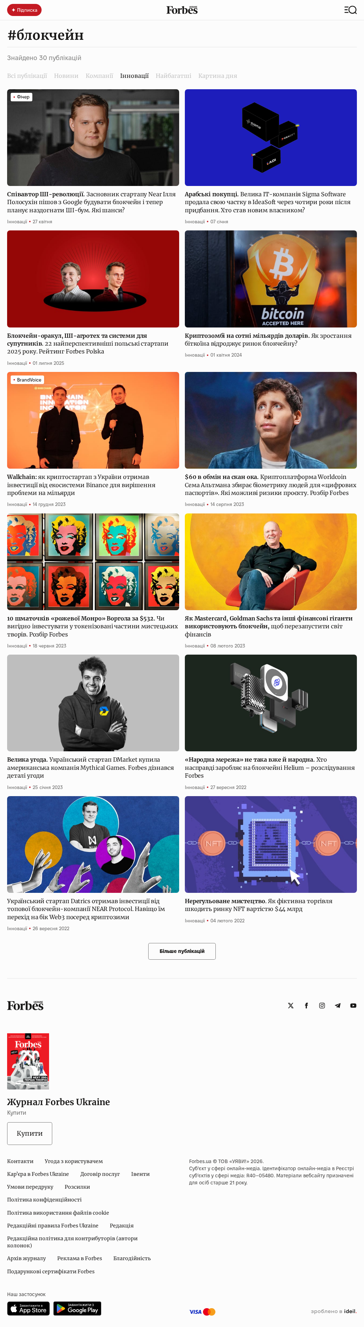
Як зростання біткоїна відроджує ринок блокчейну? (268, 339)
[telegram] (338, 1005)
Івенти (140, 1174)
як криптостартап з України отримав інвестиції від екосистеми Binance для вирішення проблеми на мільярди (81, 484)
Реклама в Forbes (79, 1258)
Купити (30, 1133)
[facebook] (306, 1005)
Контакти (20, 1161)
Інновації (17, 221)
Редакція (122, 1225)
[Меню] (351, 10)
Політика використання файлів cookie (58, 1213)
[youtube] (353, 1005)
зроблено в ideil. (334, 1311)
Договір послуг (100, 1174)
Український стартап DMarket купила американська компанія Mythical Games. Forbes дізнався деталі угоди (90, 767)
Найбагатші (173, 75)
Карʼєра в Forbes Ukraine (38, 1174)
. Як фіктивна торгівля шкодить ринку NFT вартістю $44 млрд (258, 904)
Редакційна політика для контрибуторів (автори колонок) (72, 1242)
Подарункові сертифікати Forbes (51, 1271)
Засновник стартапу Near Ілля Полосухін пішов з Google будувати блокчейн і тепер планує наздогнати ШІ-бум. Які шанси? (91, 202)
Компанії (99, 75)
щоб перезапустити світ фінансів (268, 626)
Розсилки (77, 1187)
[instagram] (322, 1005)
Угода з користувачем (74, 1161)
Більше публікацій (182, 951)
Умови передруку (30, 1187)
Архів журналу (26, 1258)
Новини (66, 75)
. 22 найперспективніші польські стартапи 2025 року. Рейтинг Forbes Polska (87, 343)
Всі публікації (27, 75)
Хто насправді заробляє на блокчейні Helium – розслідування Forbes (269, 767)
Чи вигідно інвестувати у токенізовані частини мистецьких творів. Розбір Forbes (92, 626)
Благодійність (132, 1258)
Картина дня (217, 75)
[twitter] (291, 1005)
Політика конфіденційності (44, 1200)
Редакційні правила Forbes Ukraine (52, 1225)
